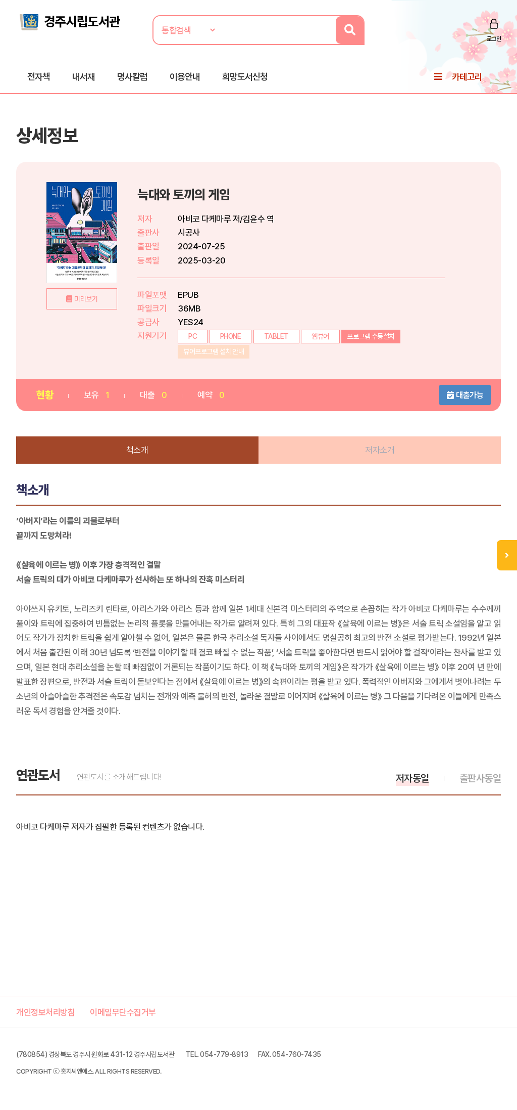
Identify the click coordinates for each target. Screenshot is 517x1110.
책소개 (137, 450)
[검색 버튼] (350, 30)
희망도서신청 (245, 76)
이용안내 (185, 76)
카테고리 (467, 76)
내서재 (83, 76)
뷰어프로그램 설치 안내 (213, 351)
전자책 (38, 76)
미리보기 (85, 299)
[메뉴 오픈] (507, 555)
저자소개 (379, 450)
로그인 (494, 38)
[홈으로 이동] (69, 21)
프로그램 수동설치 (371, 336)
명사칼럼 (132, 76)
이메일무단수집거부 (123, 1012)
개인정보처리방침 (45, 1012)
